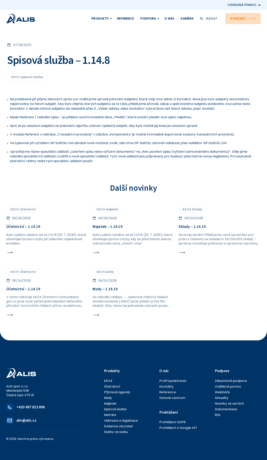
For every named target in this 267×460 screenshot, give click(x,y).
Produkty (100, 18)
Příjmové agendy (117, 392)
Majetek (110, 403)
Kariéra (187, 18)
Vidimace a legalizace (121, 420)
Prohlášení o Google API (178, 428)
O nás (169, 18)
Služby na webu (116, 432)
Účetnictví (112, 386)
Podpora (148, 18)
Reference (125, 18)
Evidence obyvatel (118, 426)
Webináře (222, 392)
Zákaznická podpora (231, 381)
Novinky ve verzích (229, 403)
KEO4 (108, 381)
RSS (217, 415)
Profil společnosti (172, 381)
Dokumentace (226, 409)
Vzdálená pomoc (242, 5)
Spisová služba (115, 409)
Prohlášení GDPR (172, 422)
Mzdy (108, 398)
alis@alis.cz (26, 420)
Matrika (110, 415)
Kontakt (238, 18)
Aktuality (221, 398)
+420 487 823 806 (30, 407)
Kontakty (166, 386)
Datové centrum (172, 398)
